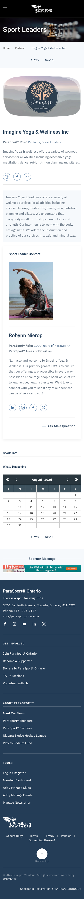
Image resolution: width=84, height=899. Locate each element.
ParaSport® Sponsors (18, 721)
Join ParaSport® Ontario (20, 653)
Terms (33, 836)
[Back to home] (42, 9)
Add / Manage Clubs (17, 788)
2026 (48, 480)
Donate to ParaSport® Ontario (24, 668)
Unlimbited (10, 879)
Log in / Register (14, 773)
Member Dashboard (17, 780)
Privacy (49, 836)
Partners (34, 142)
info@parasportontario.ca (21, 616)
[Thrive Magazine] (42, 568)
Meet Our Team (14, 713)
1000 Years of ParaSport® (52, 346)
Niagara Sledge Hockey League (24, 735)
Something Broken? (42, 840)
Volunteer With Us (16, 683)
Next (48, 60)
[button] (5, 9)
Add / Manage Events (18, 795)
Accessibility (14, 836)
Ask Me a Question (61, 426)
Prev (36, 60)
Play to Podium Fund (17, 743)
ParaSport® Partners (17, 728)
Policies (66, 836)
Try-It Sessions (13, 676)
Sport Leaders (52, 142)
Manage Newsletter (16, 802)
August (38, 480)
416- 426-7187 (25, 611)
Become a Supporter (17, 661)
